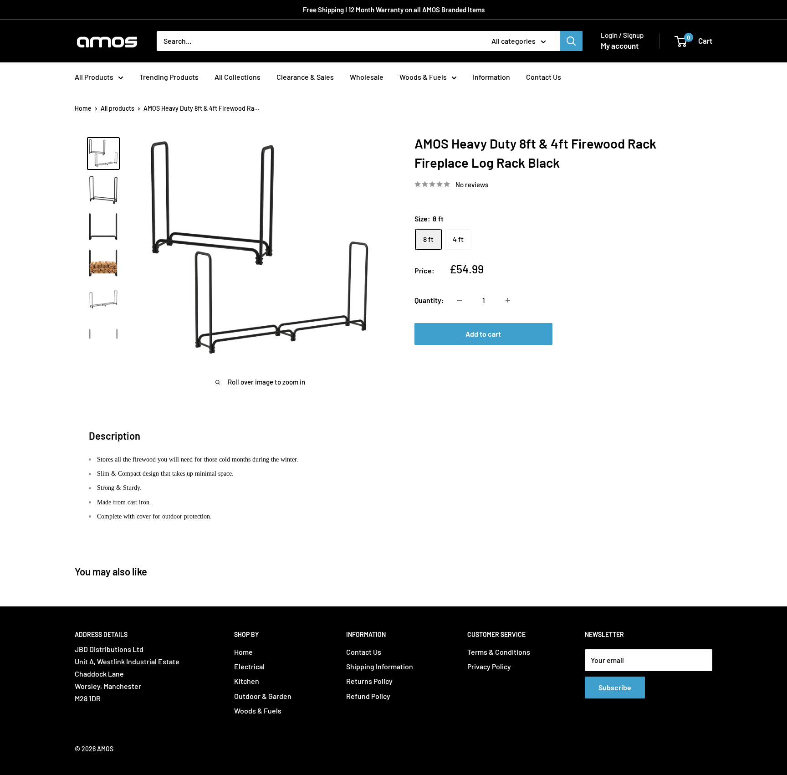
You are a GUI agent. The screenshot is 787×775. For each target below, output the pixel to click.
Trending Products (169, 76)
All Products (94, 76)
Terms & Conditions (498, 651)
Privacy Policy (489, 666)
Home (83, 108)
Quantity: (429, 300)
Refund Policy (368, 696)
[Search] (571, 41)
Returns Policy (369, 681)
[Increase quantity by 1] (507, 300)
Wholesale (366, 76)
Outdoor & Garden (262, 696)
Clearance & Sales (305, 76)
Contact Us (543, 76)
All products (117, 108)
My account (620, 45)
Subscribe (614, 687)
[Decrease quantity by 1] (459, 300)
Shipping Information (379, 666)
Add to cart (483, 333)
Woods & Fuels (423, 76)
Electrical (249, 666)
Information (491, 76)
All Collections (238, 76)
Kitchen (246, 681)
